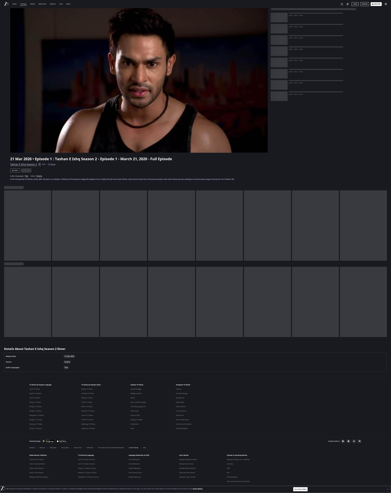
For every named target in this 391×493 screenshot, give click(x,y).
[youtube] (359, 441)
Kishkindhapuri (232, 477)
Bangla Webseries (135, 477)
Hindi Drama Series (135, 473)
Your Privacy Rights (300, 489)
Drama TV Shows (87, 415)
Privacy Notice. (198, 489)
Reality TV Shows (87, 389)
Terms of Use (77, 448)
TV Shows (23, 4)
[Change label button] (348, 4)
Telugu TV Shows (35, 402)
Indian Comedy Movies (37, 464)
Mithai (133, 398)
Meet (132, 428)
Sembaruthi (135, 424)
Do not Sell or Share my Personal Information (111, 448)
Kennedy (230, 464)
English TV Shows (35, 393)
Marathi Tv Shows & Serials (87, 473)
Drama (39, 176)
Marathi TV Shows (35, 428)
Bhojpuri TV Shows (35, 420)
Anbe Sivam (135, 411)
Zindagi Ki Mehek (137, 420)
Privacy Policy (65, 448)
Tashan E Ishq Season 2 (23, 164)
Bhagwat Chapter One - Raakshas (238, 459)
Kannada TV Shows (35, 424)
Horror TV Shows (87, 407)
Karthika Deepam (182, 428)
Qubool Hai (180, 415)
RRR (228, 468)
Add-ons (53, 4)
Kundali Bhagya (136, 389)
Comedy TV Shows (87, 393)
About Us (42, 448)
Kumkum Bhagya (182, 393)
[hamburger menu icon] (385, 4)
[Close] (387, 489)
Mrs (228, 473)
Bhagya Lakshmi (136, 393)
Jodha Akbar (180, 402)
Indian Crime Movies (36, 473)
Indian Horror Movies (36, 459)
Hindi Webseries (134, 459)
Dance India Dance (182, 420)
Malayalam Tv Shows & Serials (88, 477)
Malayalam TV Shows (36, 415)
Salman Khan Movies (186, 464)
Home (14, 4)
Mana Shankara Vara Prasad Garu (238, 481)
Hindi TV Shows (34, 398)
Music (68, 4)
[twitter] (354, 441)
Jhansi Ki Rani (135, 415)
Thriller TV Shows (87, 420)
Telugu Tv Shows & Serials (87, 468)
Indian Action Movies (36, 468)
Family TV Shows (87, 398)
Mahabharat (180, 398)
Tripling (178, 389)
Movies (32, 4)
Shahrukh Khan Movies (187, 473)
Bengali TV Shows (35, 407)
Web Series (42, 4)
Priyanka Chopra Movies (187, 477)
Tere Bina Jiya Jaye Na (138, 407)
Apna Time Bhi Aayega (138, 402)
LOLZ (61, 4)
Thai (26, 176)
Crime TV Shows (86, 402)
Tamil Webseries (134, 464)
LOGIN (355, 4)
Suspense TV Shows (88, 428)
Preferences (89, 448)
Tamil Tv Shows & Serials (86, 464)
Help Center (53, 448)
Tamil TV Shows (34, 389)
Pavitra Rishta (180, 407)
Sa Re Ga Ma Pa (181, 411)
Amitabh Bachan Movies (187, 468)
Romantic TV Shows (88, 411)
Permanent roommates (184, 424)
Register (365, 4)
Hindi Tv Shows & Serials (86, 459)
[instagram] (348, 441)
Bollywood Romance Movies (38, 477)
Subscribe (377, 4)
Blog (144, 448)
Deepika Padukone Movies (188, 459)
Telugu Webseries (135, 468)
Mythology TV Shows (88, 424)
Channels (32, 448)
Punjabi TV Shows (35, 411)
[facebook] (343, 441)
